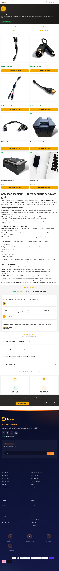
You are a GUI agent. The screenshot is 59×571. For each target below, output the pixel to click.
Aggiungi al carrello (15, 70)
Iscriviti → (50, 453)
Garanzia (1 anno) (5, 516)
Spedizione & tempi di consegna (8, 510)
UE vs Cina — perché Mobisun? (36, 508)
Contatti (3, 505)
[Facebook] (7, 433)
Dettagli (56, 567)
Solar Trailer (4, 484)
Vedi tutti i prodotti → (6, 492)
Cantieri (32, 484)
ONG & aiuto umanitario (35, 481)
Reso (3, 513)
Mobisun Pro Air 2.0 (5, 475)
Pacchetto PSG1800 (5, 481)
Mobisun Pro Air (5, 472)
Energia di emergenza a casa (36, 472)
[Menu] (56, 2)
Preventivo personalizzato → (36, 495)
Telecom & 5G (33, 487)
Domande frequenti (5, 508)
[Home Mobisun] (3, 2)
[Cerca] (46, 2)
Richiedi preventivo (34, 510)
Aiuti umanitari (34, 492)
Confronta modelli (49, 403)
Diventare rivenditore (35, 513)
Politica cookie (34, 522)
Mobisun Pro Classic (5, 478)
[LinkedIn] (11, 433)
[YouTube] (16, 433)
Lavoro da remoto (34, 478)
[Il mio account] (49, 2)
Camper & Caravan (34, 475)
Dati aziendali (33, 525)
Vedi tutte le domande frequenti (29, 372)
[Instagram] (3, 433)
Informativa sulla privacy (35, 519)
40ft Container (4, 490)
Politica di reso (4, 519)
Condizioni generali (34, 516)
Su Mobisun (33, 505)
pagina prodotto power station (13, 282)
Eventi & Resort (34, 490)
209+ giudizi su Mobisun (39, 291)
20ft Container (4, 487)
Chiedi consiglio (23, 403)
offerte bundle (38, 282)
